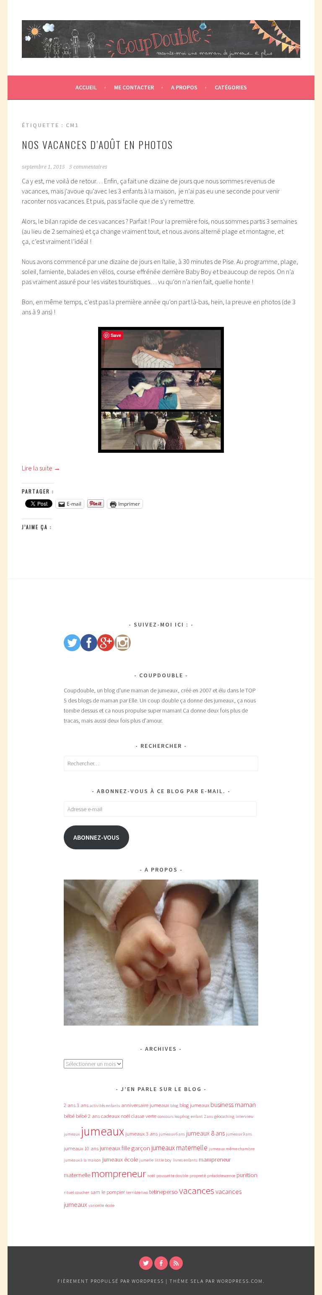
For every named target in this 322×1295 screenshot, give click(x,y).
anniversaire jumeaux (145, 1105)
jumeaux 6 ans (172, 1134)
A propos (184, 87)
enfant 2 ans (202, 1116)
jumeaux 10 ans (81, 1148)
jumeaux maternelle (179, 1147)
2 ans (69, 1105)
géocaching (224, 1116)
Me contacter (134, 87)
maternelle (77, 1175)
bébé (69, 1116)
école (109, 1205)
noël (151, 1175)
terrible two (137, 1192)
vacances (196, 1190)
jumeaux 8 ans (205, 1133)
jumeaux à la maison (82, 1160)
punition (246, 1175)
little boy (163, 1160)
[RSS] (176, 1263)
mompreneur (118, 1173)
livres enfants (185, 1160)
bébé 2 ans (88, 1116)
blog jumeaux (194, 1105)
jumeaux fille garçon (125, 1148)
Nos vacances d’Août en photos (97, 144)
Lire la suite (41, 468)
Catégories (231, 87)
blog (174, 1105)
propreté (198, 1175)
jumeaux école (120, 1159)
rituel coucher (76, 1192)
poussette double (172, 1175)
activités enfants (105, 1105)
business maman (233, 1104)
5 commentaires (88, 167)
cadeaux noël (115, 1116)
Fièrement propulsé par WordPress (110, 1281)
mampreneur (215, 1159)
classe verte (143, 1116)
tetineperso (163, 1192)
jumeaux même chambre (231, 1148)
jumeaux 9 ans (239, 1134)
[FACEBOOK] (161, 1263)
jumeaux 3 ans (141, 1133)
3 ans (82, 1105)
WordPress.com (240, 1281)
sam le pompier (108, 1192)
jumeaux (102, 1131)
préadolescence (221, 1175)
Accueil (86, 87)
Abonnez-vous (96, 837)
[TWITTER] (146, 1263)
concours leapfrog (174, 1116)
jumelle (146, 1160)
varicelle (96, 1205)
